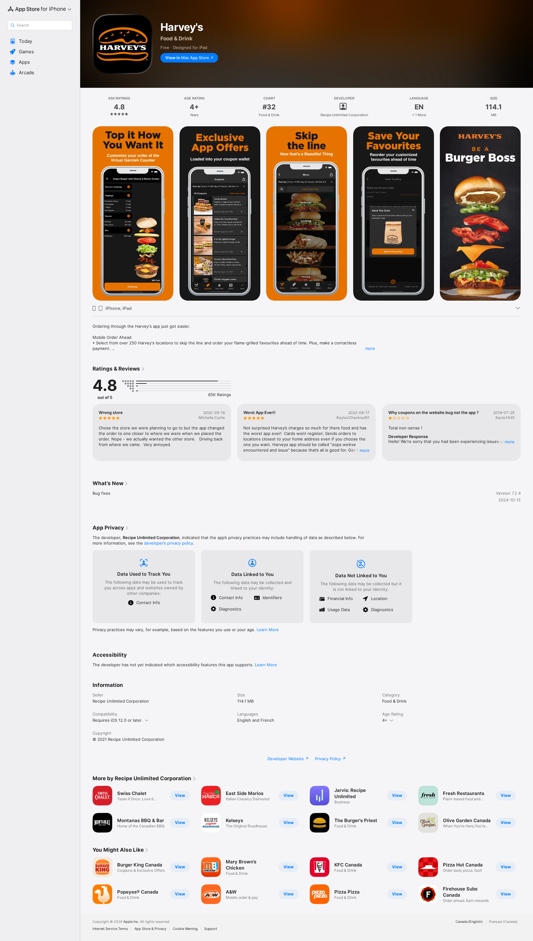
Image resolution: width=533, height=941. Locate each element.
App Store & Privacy (150, 929)
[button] (40, 41)
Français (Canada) (503, 921)
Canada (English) (469, 921)
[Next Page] (527, 432)
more (370, 348)
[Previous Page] (86, 432)
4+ (384, 720)
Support (210, 929)
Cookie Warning (185, 929)
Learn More (268, 629)
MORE (365, 450)
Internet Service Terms (110, 929)
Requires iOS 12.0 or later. (118, 720)
